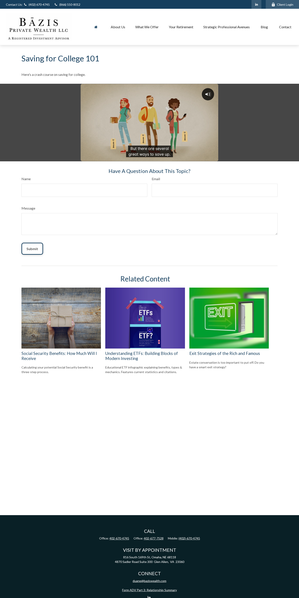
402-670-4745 (119, 538)
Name (26, 179)
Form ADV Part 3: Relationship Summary (149, 590)
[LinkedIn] (256, 4)
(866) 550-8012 (69, 4)
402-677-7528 (154, 538)
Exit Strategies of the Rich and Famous (224, 353)
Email (156, 179)
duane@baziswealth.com (149, 581)
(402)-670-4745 (189, 538)
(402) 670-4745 (28, 4)
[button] (96, 26)
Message (28, 208)
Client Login (285, 4)
